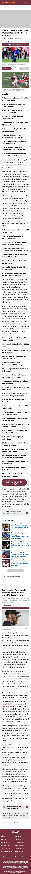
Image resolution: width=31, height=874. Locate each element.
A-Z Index (4, 857)
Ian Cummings (8, 38)
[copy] (12, 41)
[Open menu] (3, 3)
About (3, 836)
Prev (6, 68)
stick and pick (18, 726)
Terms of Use (5, 848)
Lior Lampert (7, 605)
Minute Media (10, 861)
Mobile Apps (5, 842)
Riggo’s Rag (5, 504)
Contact (4, 839)
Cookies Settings (20, 857)
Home (3, 576)
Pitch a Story (5, 845)
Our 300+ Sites (19, 839)
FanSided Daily (20, 842)
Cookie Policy (19, 848)
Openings (18, 836)
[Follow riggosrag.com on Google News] (27, 513)
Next (24, 68)
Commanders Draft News (13, 576)
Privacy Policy (19, 845)
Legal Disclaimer (6, 851)
